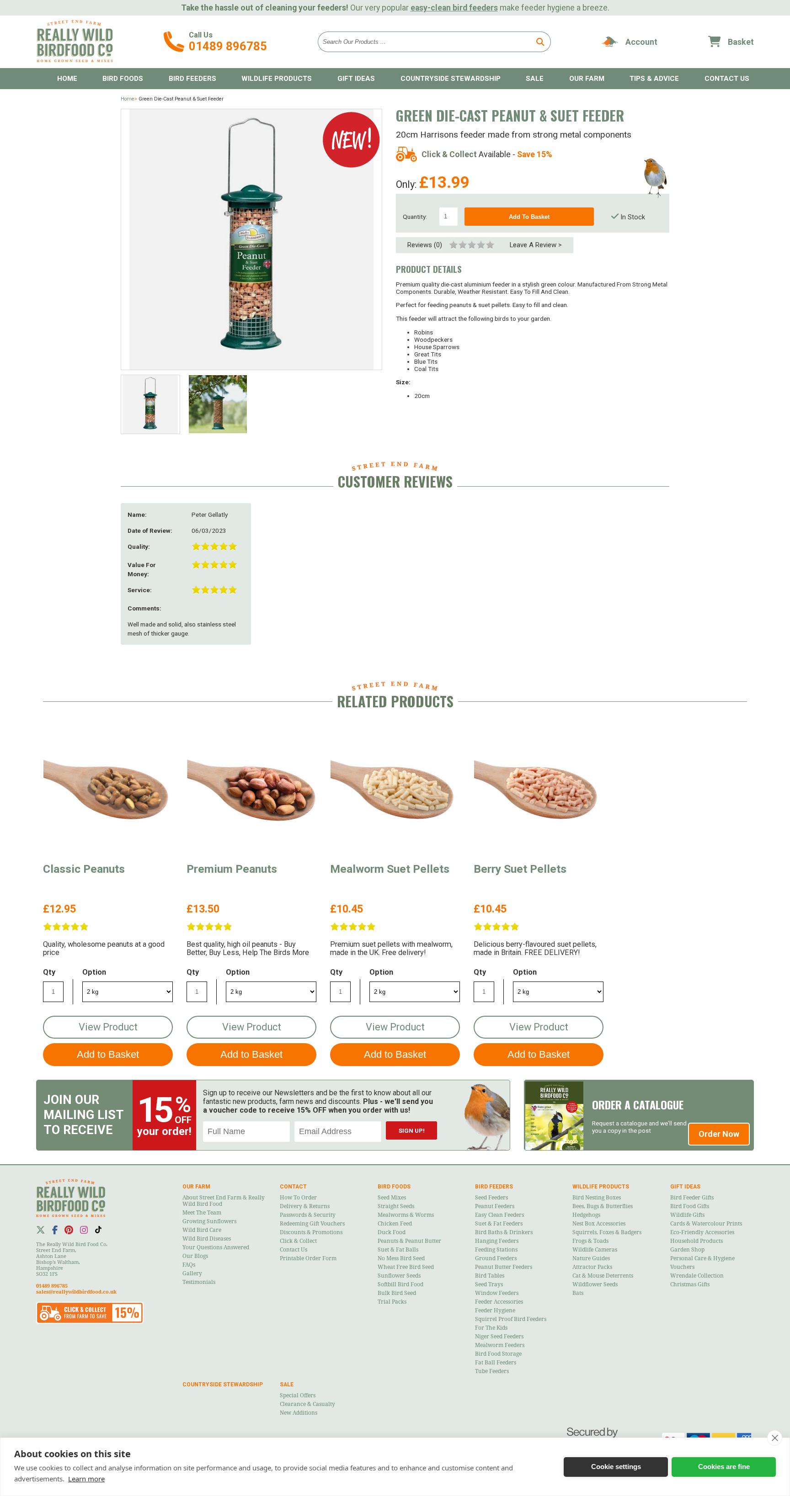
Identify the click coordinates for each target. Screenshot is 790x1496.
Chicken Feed (395, 1223)
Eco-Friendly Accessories (702, 1232)
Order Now (719, 1134)
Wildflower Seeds (595, 1284)
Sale (535, 78)
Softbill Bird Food (400, 1284)
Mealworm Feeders (499, 1345)
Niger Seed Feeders (499, 1336)
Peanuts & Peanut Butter (409, 1241)
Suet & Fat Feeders (499, 1223)
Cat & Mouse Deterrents (602, 1276)
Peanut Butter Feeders (503, 1267)
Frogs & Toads (590, 1241)
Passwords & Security (308, 1215)
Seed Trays (489, 1284)
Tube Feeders (492, 1371)
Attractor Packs (592, 1267)
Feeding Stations (496, 1250)
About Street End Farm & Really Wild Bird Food (223, 1200)
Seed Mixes (392, 1197)
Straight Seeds (396, 1206)
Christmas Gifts (690, 1284)
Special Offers (297, 1395)
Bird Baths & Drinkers (504, 1232)
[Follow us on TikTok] (98, 1229)
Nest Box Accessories (598, 1223)
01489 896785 (228, 46)
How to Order (298, 1197)
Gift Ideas (356, 78)
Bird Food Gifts (689, 1206)
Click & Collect (298, 1241)
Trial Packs (392, 1302)
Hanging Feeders (496, 1241)
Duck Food (392, 1232)
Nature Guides (591, 1258)
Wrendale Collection (697, 1276)
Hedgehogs (586, 1215)
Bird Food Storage (498, 1354)
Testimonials (198, 1282)
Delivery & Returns (305, 1206)
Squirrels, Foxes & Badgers (606, 1232)
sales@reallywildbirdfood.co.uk (76, 1292)
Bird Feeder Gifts (692, 1197)
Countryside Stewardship (450, 78)
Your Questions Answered (215, 1247)
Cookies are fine (724, 1466)
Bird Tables (489, 1276)
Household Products (696, 1241)
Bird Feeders (192, 78)
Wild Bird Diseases (206, 1239)
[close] (774, 1438)
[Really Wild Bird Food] (74, 60)
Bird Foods (122, 78)
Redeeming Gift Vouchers (312, 1223)
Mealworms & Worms (406, 1215)
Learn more (86, 1478)
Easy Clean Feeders (499, 1215)
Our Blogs (195, 1256)
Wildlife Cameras (594, 1250)
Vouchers (682, 1267)
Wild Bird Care (201, 1230)
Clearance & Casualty (307, 1404)
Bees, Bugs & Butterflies (602, 1206)
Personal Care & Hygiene (702, 1258)
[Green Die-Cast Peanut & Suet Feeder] (251, 239)
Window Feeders (496, 1293)
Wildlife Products (276, 78)
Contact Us (293, 1250)
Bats (577, 1293)
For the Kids (491, 1328)
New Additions (298, 1413)
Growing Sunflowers (209, 1221)
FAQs (188, 1265)
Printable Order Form (308, 1258)
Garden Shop (687, 1250)
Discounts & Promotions (311, 1232)
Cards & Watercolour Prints (706, 1223)
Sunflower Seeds (399, 1276)
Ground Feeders (496, 1258)
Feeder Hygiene (495, 1310)
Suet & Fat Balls (398, 1250)
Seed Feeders (491, 1197)
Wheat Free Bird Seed (406, 1267)
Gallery (192, 1273)
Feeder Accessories (499, 1302)
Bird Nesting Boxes (596, 1197)
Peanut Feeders (494, 1206)
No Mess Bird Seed (401, 1258)
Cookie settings (616, 1466)
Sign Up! (412, 1130)
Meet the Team (201, 1213)
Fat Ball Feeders (495, 1362)
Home (67, 78)
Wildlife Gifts (687, 1215)
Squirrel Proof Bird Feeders (510, 1319)
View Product (108, 1027)
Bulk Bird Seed (397, 1293)
